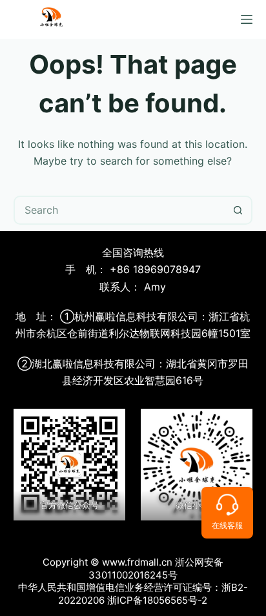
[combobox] (120, 210)
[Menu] (246, 19)
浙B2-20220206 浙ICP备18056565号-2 (153, 593)
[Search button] (238, 210)
